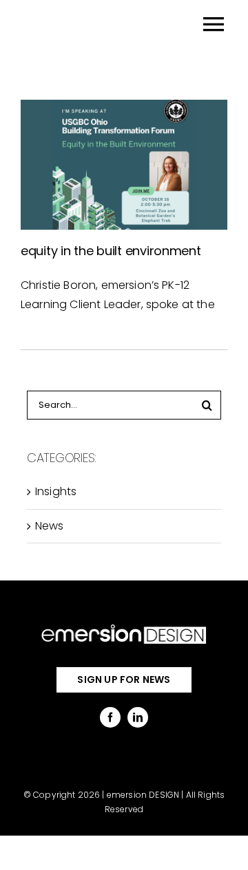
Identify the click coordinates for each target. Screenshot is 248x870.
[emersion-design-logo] (124, 627)
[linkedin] (137, 717)
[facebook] (110, 717)
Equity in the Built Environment (111, 250)
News (49, 526)
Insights (55, 491)
